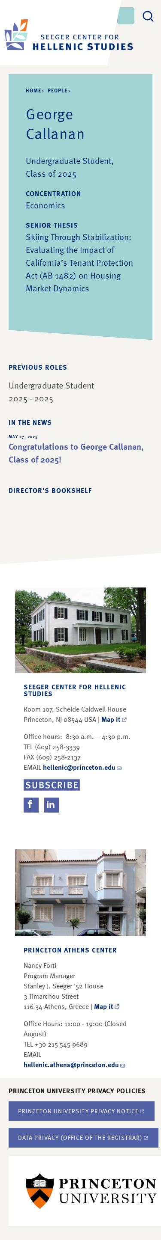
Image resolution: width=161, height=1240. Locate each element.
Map (111, 719)
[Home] (55, 33)
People (57, 90)
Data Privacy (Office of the (80, 1137)
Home (33, 90)
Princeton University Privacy (78, 1111)
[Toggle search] (148, 15)
